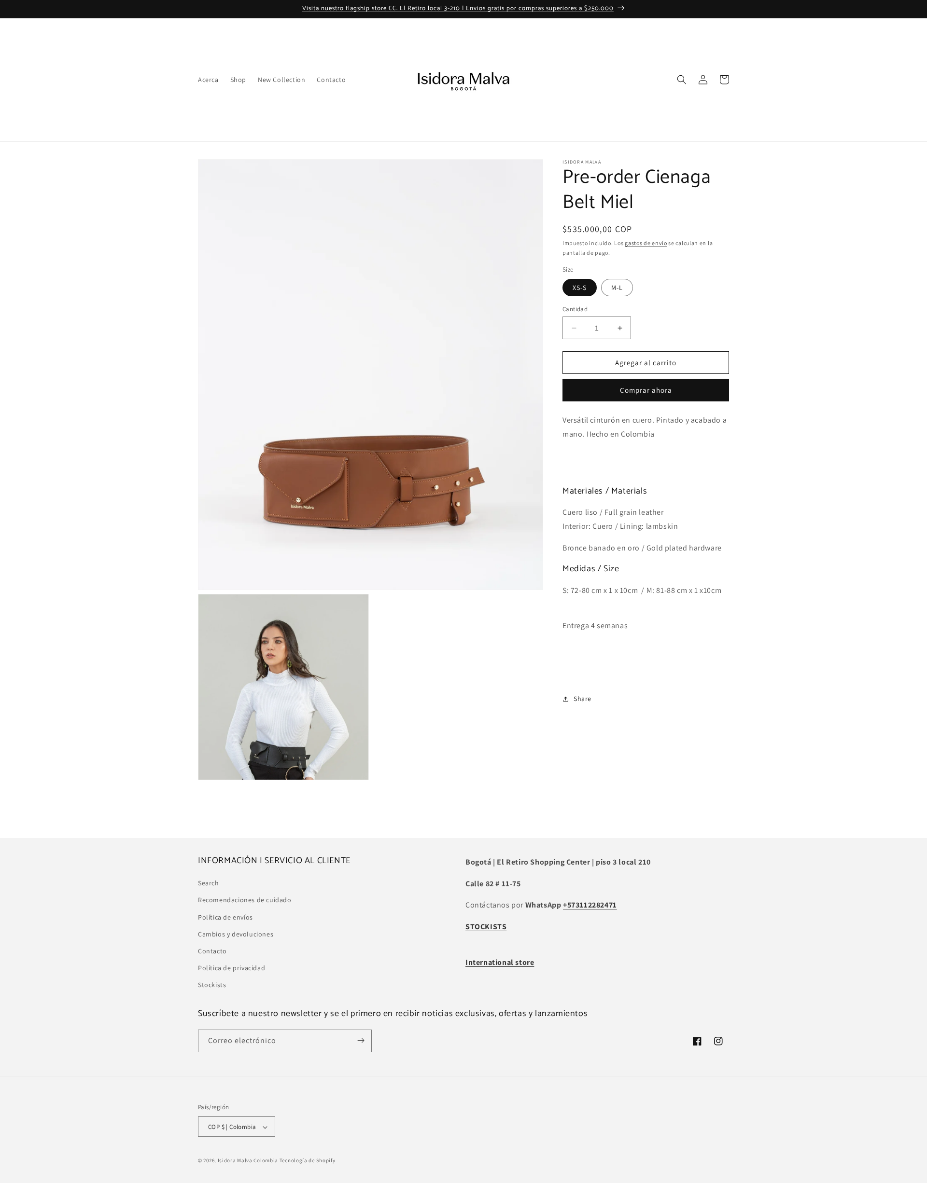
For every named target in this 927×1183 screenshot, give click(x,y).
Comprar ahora (646, 390)
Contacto (212, 951)
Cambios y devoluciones (235, 934)
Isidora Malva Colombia (248, 1160)
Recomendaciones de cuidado (245, 900)
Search (208, 883)
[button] (681, 79)
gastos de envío (646, 243)
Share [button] (582, 698)
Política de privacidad (231, 967)
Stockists (212, 985)
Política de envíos (225, 917)
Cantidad (575, 309)
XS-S (580, 287)
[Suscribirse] (360, 1040)
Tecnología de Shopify (308, 1160)
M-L (617, 287)
